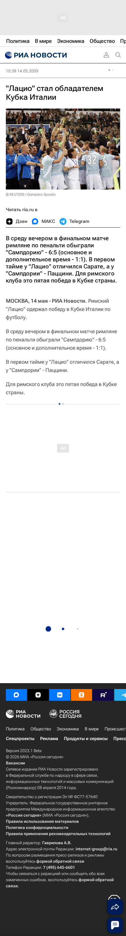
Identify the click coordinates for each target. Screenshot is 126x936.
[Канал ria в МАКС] (16, 695)
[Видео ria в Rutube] (103, 695)
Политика (15, 729)
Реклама (49, 738)
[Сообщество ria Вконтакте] (59, 695)
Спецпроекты (20, 738)
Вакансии (15, 763)
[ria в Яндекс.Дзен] (38, 695)
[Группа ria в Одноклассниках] (81, 695)
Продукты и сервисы (86, 738)
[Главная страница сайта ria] (35, 55)
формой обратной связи (60, 861)
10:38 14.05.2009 (22, 71)
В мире (92, 729)
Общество (40, 729)
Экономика (68, 729)
